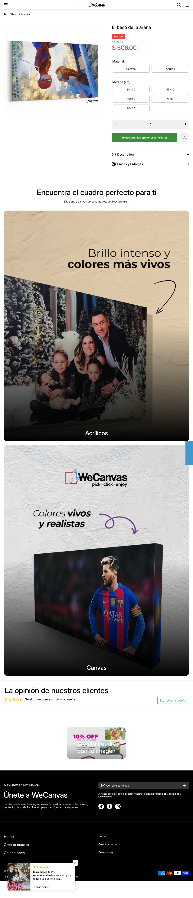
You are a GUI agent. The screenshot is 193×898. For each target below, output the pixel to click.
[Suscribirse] (184, 785)
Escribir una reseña (172, 700)
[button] (187, 5)
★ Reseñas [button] (191, 453)
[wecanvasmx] (96, 4)
